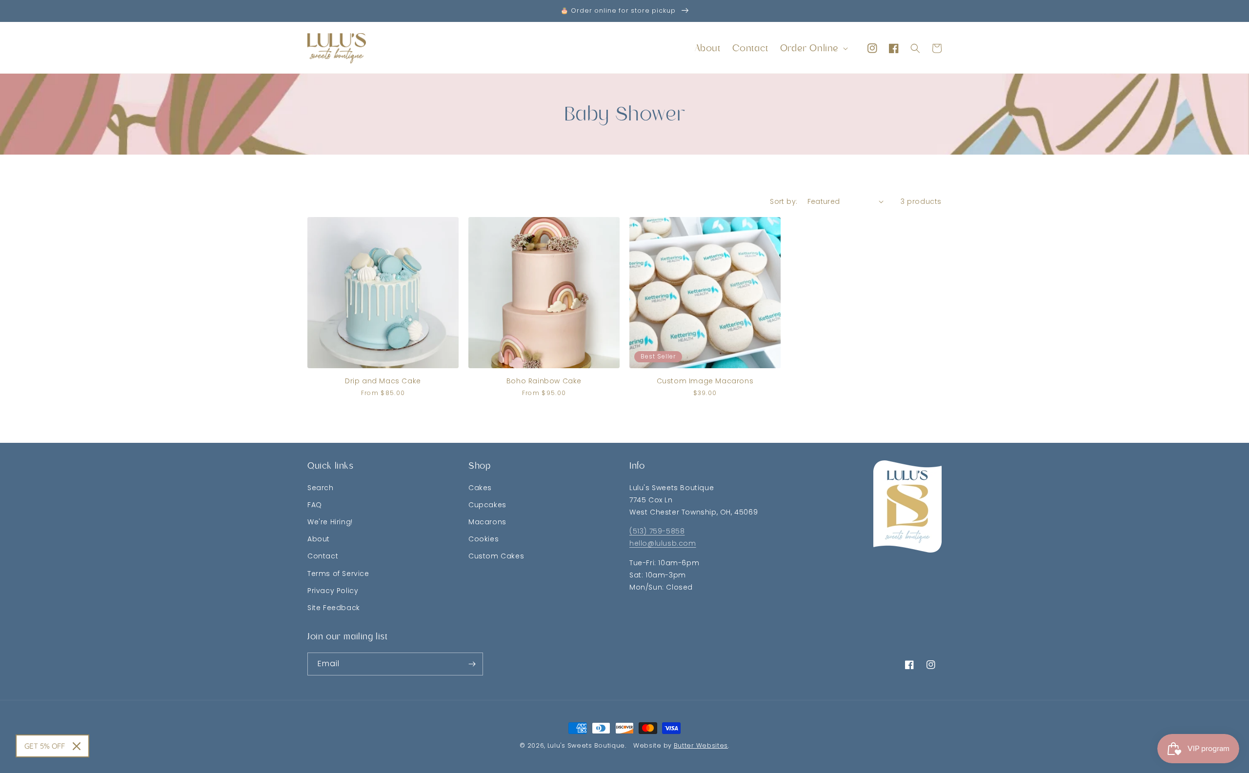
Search (320, 488)
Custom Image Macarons (705, 381)
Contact (322, 556)
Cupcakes (487, 505)
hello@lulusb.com (662, 543)
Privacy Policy (332, 590)
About (318, 539)
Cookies (483, 539)
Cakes (480, 488)
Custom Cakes (496, 556)
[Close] (77, 746)
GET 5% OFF (44, 746)
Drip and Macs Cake (383, 381)
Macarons (487, 522)
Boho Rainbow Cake (544, 381)
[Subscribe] (472, 664)
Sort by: (783, 201)
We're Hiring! (330, 522)
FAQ (314, 505)
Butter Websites (701, 745)
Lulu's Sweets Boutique (586, 745)
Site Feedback (333, 608)
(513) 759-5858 (657, 531)
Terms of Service (338, 573)
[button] (813, 48)
